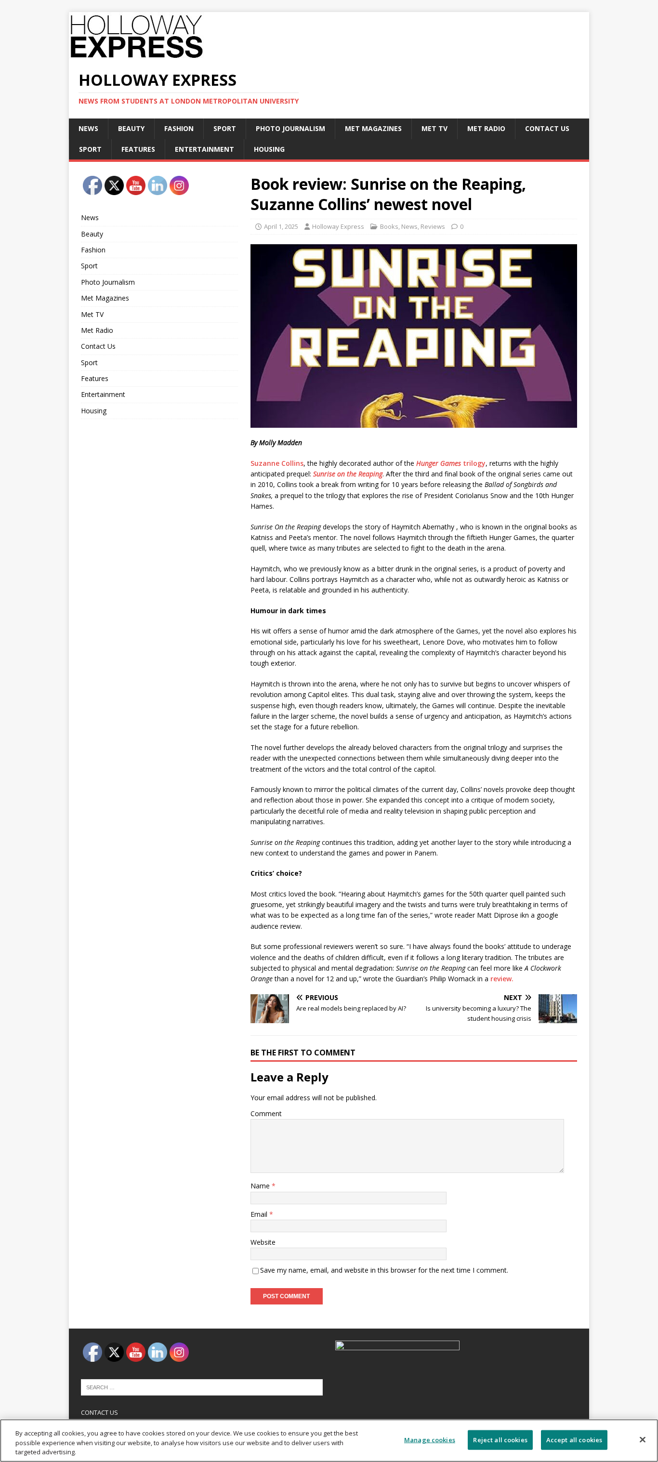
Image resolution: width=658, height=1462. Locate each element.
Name (261, 1185)
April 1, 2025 (281, 226)
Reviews (433, 226)
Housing (269, 149)
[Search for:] (202, 1386)
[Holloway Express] (141, 54)
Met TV (434, 128)
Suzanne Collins (276, 463)
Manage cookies (429, 1439)
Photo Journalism (290, 128)
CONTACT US (99, 1412)
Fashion (179, 128)
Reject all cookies (500, 1439)
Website (263, 1242)
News (88, 128)
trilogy (451, 463)
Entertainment (204, 149)
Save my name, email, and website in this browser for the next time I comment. (384, 1270)
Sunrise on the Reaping (347, 473)
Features (138, 149)
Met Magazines (373, 128)
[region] (329, 1440)
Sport (224, 128)
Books (389, 226)
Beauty (131, 128)
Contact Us (547, 128)
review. (501, 978)
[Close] (642, 1439)
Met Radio (486, 128)
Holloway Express (338, 226)
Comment (266, 1113)
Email (259, 1214)
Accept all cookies (574, 1439)
